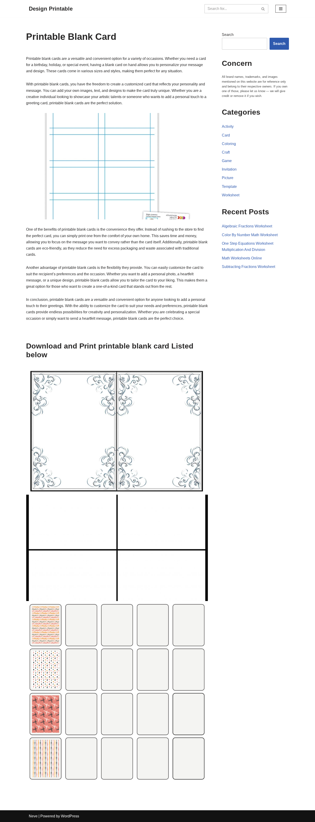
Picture (227, 178)
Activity (228, 126)
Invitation (229, 169)
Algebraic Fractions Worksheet (247, 226)
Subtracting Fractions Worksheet (248, 267)
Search (228, 35)
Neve (33, 816)
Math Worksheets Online (242, 258)
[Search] (263, 8)
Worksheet (230, 195)
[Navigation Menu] (280, 9)
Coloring (229, 144)
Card (226, 135)
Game (227, 161)
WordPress (70, 816)
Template (229, 187)
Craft (226, 152)
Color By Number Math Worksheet (250, 235)
